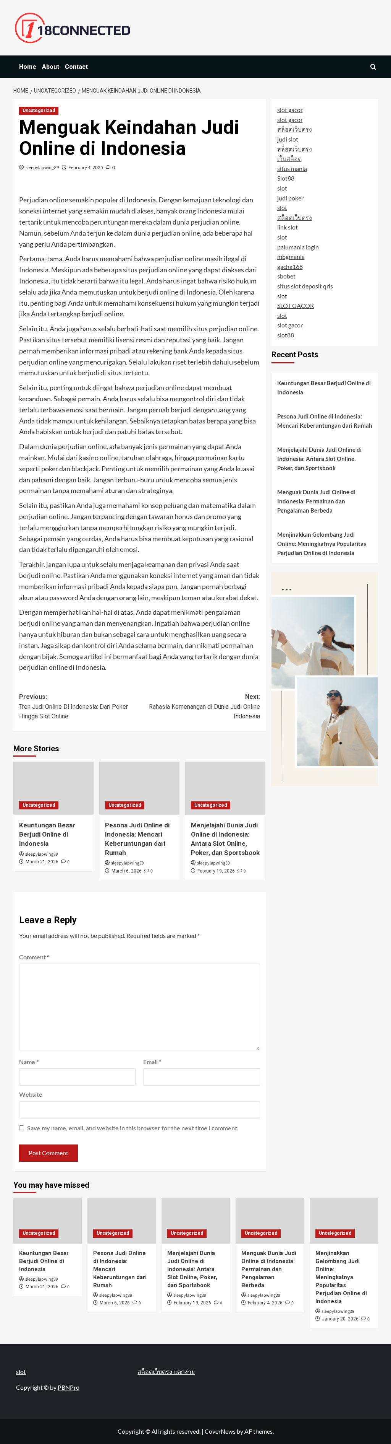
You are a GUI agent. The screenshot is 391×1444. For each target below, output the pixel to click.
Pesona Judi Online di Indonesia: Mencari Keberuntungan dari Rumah (324, 421)
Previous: (73, 706)
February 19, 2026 (216, 871)
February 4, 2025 (85, 167)
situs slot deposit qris (305, 286)
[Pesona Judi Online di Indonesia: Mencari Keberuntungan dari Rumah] (139, 788)
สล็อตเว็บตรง (294, 129)
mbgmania (291, 256)
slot (282, 188)
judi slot (287, 139)
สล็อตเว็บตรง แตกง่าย (166, 1371)
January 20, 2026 (340, 1319)
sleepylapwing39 (42, 167)
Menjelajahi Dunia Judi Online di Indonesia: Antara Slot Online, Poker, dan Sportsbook (319, 458)
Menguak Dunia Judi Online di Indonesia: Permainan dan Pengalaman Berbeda (316, 501)
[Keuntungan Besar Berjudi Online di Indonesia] (53, 788)
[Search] (373, 66)
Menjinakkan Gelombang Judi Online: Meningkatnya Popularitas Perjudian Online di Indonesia (321, 543)
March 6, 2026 (126, 871)
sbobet (286, 276)
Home (27, 66)
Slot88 (285, 178)
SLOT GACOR (295, 305)
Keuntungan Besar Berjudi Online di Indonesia (47, 834)
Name (29, 1061)
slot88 (285, 335)
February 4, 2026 (265, 1303)
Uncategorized (39, 110)
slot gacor (290, 109)
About (50, 66)
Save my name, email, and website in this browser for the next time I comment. (133, 1127)
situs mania (292, 168)
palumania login (298, 247)
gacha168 (290, 266)
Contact (76, 66)
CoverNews (220, 1431)
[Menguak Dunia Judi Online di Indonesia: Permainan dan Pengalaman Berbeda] (270, 1221)
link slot (287, 227)
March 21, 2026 (42, 861)
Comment (34, 956)
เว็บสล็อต (289, 158)
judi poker (290, 198)
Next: (204, 706)
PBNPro (68, 1387)
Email (152, 1061)
